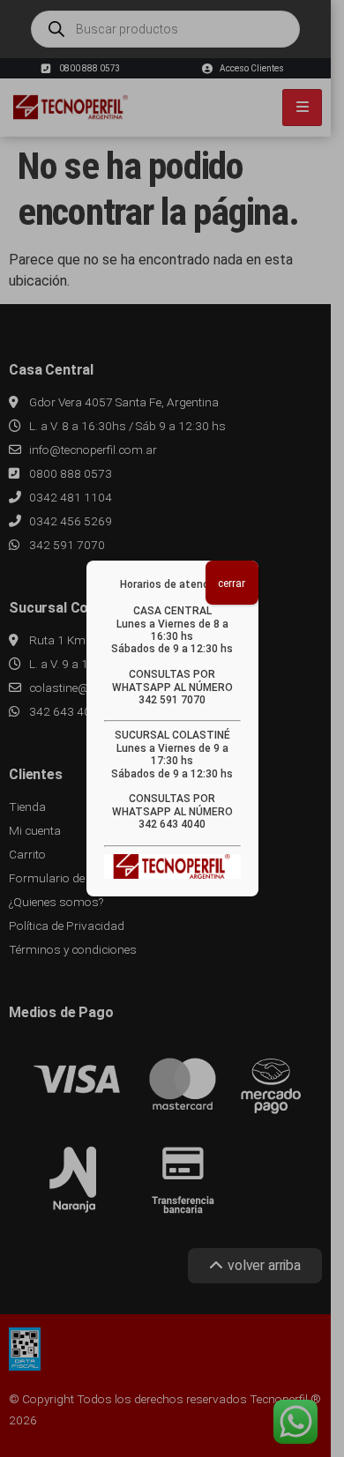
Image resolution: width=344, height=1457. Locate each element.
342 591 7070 (172, 700)
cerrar (231, 583)
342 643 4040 (172, 824)
